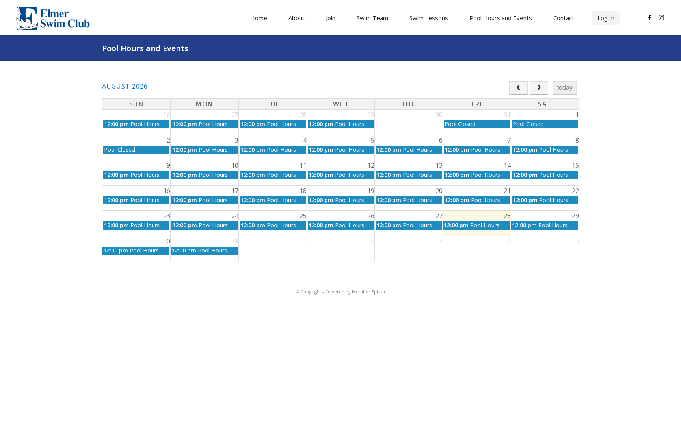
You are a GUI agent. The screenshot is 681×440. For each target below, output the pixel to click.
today (565, 87)
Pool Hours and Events (145, 48)
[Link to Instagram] (661, 17)
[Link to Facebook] (649, 17)
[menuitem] (259, 17)
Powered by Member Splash (355, 292)
